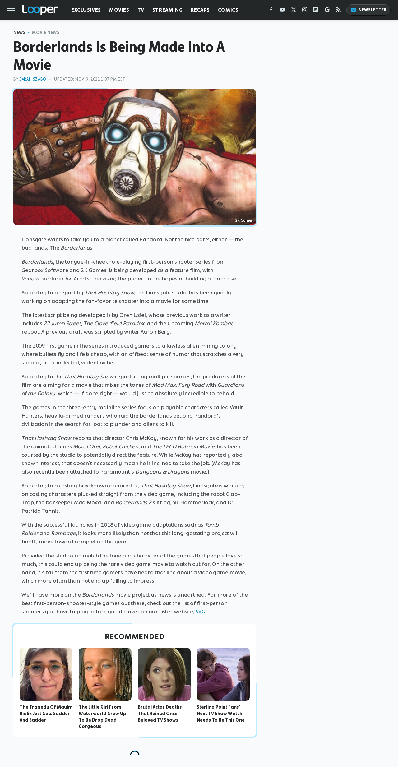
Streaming (167, 10)
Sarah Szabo (32, 79)
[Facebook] (271, 11)
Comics (228, 10)
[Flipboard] (316, 11)
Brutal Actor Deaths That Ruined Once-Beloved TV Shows (160, 713)
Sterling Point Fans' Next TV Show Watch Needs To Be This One (221, 713)
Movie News (45, 32)
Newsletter (372, 9)
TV (140, 10)
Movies (119, 10)
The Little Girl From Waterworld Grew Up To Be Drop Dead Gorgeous (102, 716)
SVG (200, 611)
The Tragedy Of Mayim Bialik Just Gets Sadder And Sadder (46, 713)
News (19, 32)
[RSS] (338, 11)
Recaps (200, 10)
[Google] (327, 11)
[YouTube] (282, 11)
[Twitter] (293, 11)
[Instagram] (305, 11)
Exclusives (86, 10)
